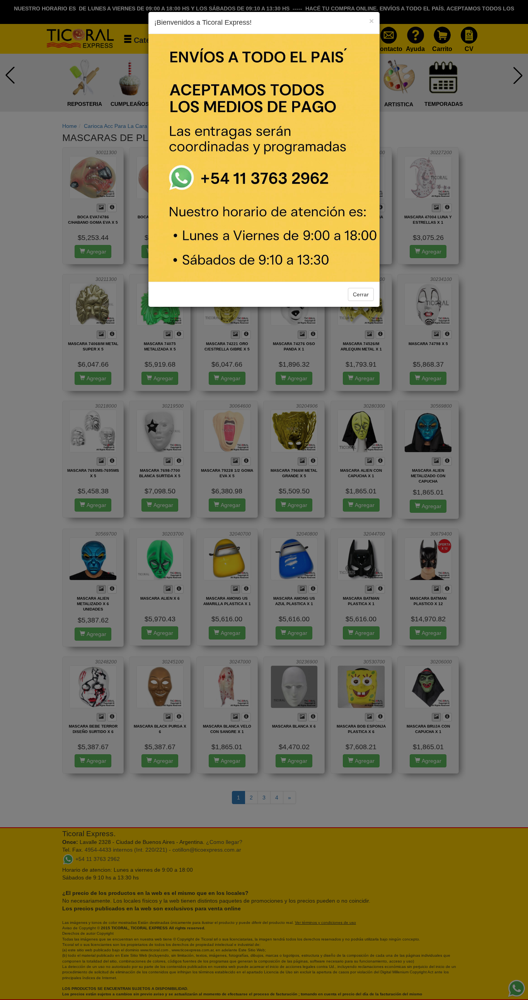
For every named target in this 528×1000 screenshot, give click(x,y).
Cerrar (361, 294)
